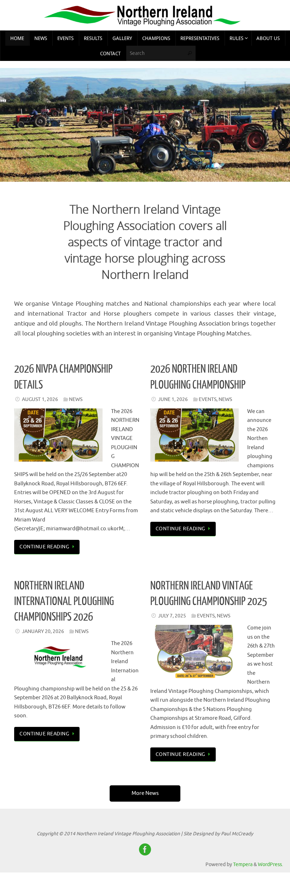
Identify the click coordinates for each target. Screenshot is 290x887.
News (75, 399)
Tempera (243, 864)
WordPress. (270, 864)
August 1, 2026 (40, 399)
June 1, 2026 (173, 399)
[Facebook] (145, 849)
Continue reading (44, 547)
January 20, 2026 (43, 631)
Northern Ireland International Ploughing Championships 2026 (64, 601)
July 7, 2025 (172, 616)
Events (207, 399)
